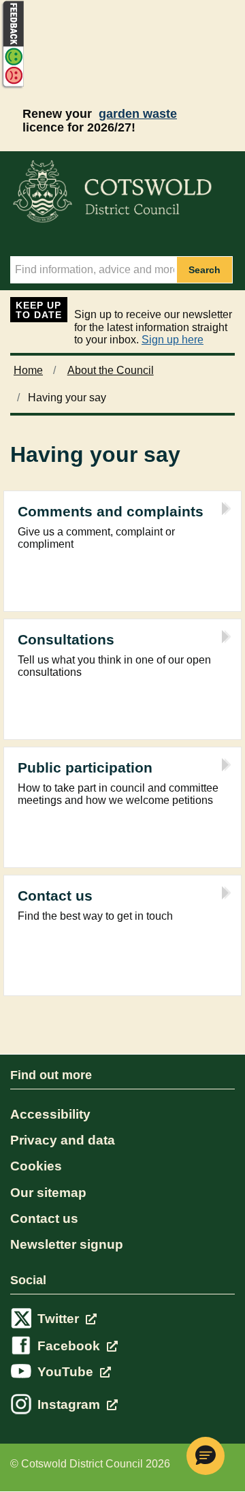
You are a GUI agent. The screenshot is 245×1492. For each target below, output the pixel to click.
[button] (205, 1456)
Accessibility (50, 1114)
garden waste (138, 114)
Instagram (70, 1404)
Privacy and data (62, 1140)
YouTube (67, 1372)
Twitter (59, 1318)
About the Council (110, 370)
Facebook (70, 1346)
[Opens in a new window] (12, 86)
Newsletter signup (66, 1244)
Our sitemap (48, 1192)
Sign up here (172, 339)
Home (28, 370)
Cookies (36, 1166)
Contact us (44, 1218)
